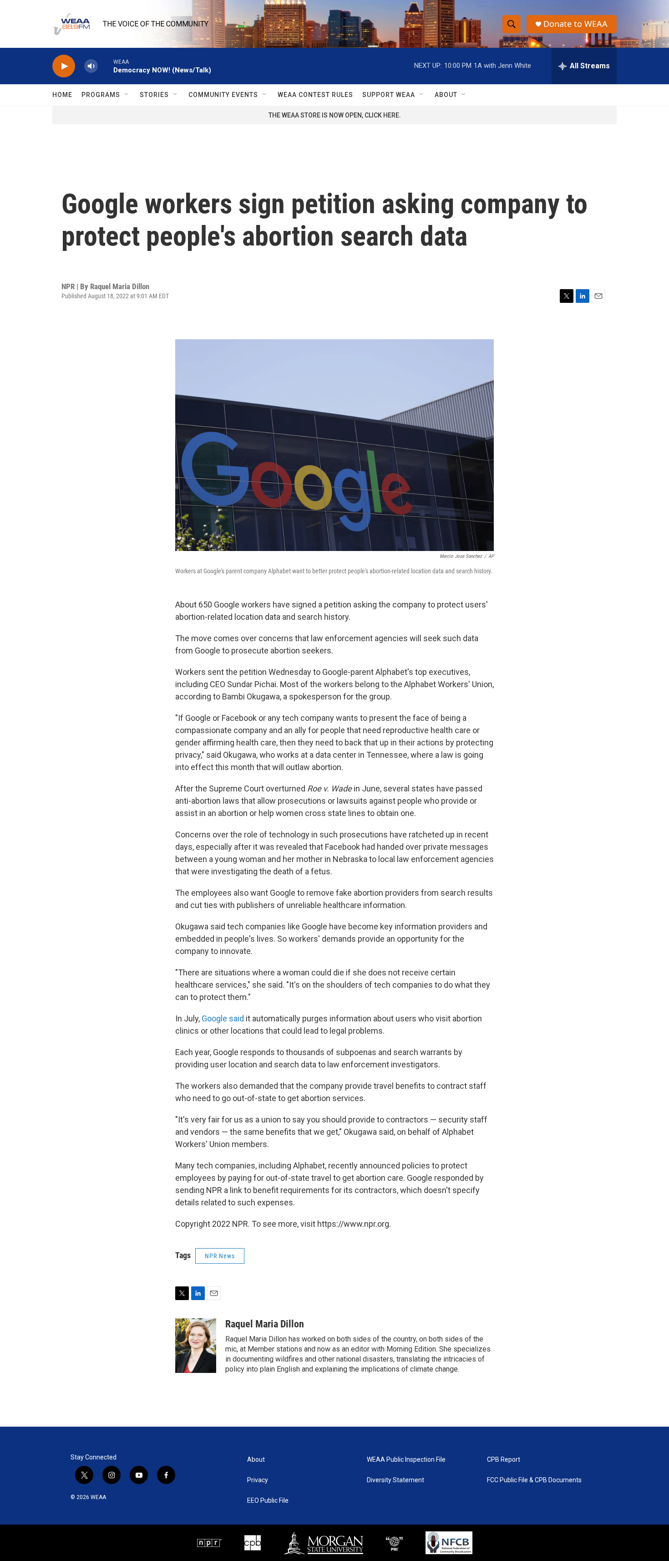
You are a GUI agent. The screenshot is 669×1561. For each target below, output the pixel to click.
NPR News (220, 1256)
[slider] (105, 66)
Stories (154, 94)
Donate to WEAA (575, 24)
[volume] (91, 66)
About (446, 94)
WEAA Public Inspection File (406, 1459)
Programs (100, 94)
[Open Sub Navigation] (127, 94)
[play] (63, 66)
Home (62, 94)
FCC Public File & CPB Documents (534, 1480)
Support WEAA (388, 94)
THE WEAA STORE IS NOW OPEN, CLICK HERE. (335, 115)
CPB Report (503, 1459)
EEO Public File (268, 1500)
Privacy (257, 1480)
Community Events (223, 94)
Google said (223, 1018)
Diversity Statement (395, 1480)
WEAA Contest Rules (315, 94)
